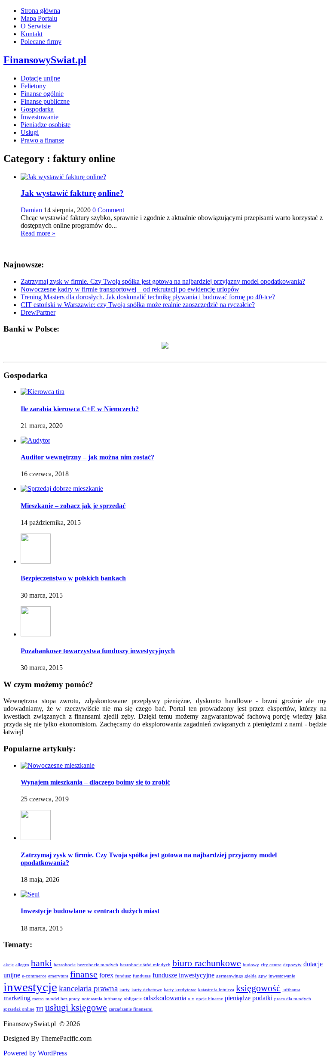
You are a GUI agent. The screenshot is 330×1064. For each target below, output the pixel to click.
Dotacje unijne (40, 78)
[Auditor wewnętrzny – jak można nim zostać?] (35, 440)
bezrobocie (65, 964)
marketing (17, 998)
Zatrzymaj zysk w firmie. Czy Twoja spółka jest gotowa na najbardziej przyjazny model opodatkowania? (163, 281)
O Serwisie (36, 26)
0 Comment (108, 210)
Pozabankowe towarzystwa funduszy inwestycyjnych (98, 651)
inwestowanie (282, 976)
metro (38, 998)
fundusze (142, 976)
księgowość (258, 988)
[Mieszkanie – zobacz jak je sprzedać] (62, 488)
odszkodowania (165, 998)
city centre (271, 964)
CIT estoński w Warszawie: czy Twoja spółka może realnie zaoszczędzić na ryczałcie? (138, 304)
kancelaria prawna (88, 988)
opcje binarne (209, 998)
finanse (84, 974)
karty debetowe (146, 989)
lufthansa (291, 989)
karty (124, 989)
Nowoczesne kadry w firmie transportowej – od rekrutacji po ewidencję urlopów (130, 289)
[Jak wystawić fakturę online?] (63, 176)
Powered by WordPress (35, 1053)
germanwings (229, 976)
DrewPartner (38, 312)
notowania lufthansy (102, 998)
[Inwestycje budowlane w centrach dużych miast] (30, 894)
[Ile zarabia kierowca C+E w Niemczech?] (42, 391)
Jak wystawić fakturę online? (72, 193)
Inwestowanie (39, 117)
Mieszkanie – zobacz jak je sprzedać (73, 505)
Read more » (38, 233)
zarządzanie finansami (131, 1009)
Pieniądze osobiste (45, 124)
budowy (251, 964)
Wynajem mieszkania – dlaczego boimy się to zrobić (95, 782)
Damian (31, 210)
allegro (22, 964)
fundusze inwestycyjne (183, 975)
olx (191, 998)
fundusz (123, 976)
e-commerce (34, 976)
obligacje (133, 998)
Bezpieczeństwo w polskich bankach (73, 578)
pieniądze (238, 998)
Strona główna (40, 10)
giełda (250, 976)
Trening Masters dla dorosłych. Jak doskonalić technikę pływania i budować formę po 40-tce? (148, 297)
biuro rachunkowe (206, 963)
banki (41, 963)
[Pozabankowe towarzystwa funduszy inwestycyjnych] (36, 634)
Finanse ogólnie (42, 93)
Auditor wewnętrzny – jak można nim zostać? (87, 457)
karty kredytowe (180, 989)
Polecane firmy (41, 41)
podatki (262, 998)
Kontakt (32, 33)
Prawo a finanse (42, 140)
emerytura (58, 976)
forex (106, 975)
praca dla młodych (292, 998)
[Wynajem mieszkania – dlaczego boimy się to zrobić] (58, 765)
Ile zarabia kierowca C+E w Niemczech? (80, 409)
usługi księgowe (76, 1007)
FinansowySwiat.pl (44, 59)
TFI (39, 1009)
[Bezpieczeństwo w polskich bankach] (36, 561)
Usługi (30, 132)
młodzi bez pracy (63, 998)
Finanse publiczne (45, 101)
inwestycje (30, 987)
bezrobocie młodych (97, 964)
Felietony (33, 86)
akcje (8, 964)
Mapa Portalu (39, 18)
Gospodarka (37, 109)
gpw (262, 976)
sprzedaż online (18, 1009)
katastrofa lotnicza (216, 989)
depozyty (292, 964)
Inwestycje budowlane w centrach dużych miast (90, 911)
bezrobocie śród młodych (145, 964)
